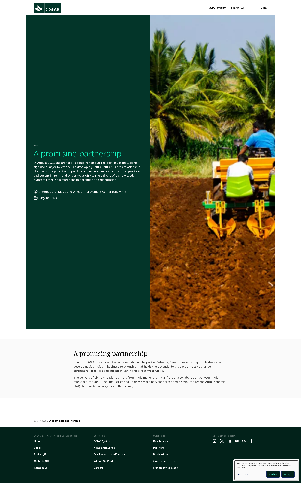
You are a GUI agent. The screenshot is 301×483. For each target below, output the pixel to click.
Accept (287, 474)
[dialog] (266, 470)
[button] (217, 7)
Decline (273, 474)
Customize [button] (242, 474)
